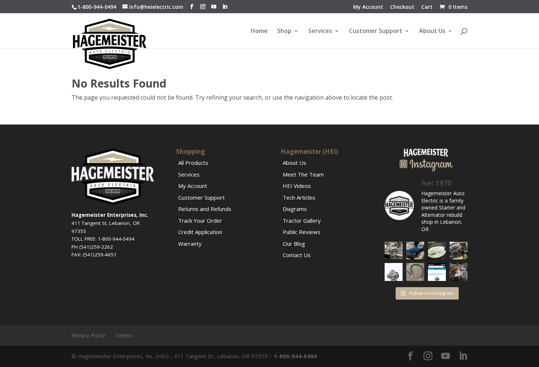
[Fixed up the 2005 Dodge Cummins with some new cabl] (458, 272)
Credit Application (200, 232)
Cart (427, 7)
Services (320, 31)
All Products (193, 162)
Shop (284, 31)
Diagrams (295, 208)
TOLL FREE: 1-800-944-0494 (103, 239)
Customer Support (375, 31)
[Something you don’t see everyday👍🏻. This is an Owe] (437, 251)
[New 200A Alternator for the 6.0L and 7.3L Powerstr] (394, 272)
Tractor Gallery (302, 220)
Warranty (190, 243)
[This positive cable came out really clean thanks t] (415, 272)
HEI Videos (297, 185)
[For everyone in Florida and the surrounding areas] (437, 272)
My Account (368, 7)
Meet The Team (303, 174)
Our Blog (294, 243)
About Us (432, 31)
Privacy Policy (89, 335)
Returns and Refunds (204, 208)
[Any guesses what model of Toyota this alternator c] (394, 251)
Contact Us (297, 255)
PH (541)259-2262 (92, 247)
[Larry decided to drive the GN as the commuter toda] (415, 251)
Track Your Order (200, 220)
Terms (123, 335)
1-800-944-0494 (96, 6)
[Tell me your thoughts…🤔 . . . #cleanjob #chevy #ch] (458, 251)
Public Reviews (301, 232)
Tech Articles (299, 197)
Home (259, 31)
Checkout (402, 7)
